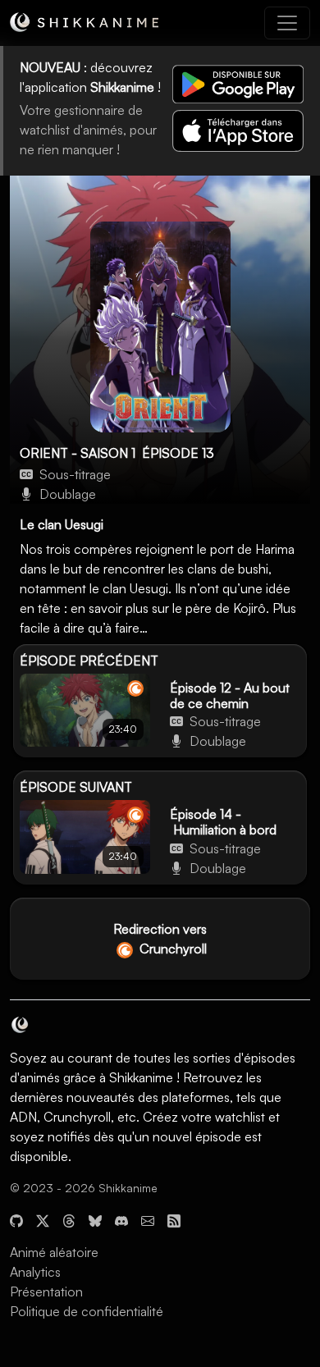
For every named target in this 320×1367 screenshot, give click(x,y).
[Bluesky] (95, 1219)
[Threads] (68, 1219)
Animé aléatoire (54, 1252)
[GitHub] (16, 1219)
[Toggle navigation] (287, 23)
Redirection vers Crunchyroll (160, 939)
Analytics (35, 1272)
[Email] (147, 1219)
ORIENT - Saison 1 (77, 453)
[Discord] (121, 1219)
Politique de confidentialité (86, 1311)
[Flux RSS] (174, 1219)
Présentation (46, 1291)
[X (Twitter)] (42, 1219)
